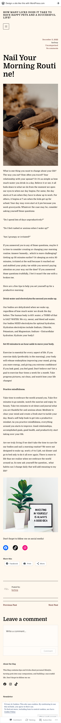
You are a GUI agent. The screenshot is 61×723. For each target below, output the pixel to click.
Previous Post (10, 605)
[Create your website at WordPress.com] (30, 3)
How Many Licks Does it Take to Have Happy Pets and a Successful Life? (29, 15)
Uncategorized (51, 45)
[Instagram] (25, 547)
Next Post (53, 605)
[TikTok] (15, 547)
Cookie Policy (9, 712)
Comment (48, 651)
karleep (15, 590)
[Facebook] (5, 547)
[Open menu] (6, 26)
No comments (52, 48)
